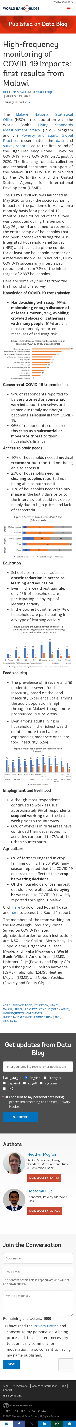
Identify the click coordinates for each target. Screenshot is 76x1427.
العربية (32, 1083)
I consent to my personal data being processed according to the (39, 1102)
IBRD (8, 1411)
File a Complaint (12, 1395)
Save (11, 1364)
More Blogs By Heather (44, 1178)
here (16, 907)
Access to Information (44, 1386)
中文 (11, 1088)
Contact (7, 1390)
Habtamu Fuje (42, 92)
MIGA (31, 1411)
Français (54, 1078)
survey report (15, 145)
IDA (16, 1411)
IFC (23, 1411)
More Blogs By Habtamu (44, 1210)
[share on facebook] (19, 1424)
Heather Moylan (16, 92)
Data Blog (54, 24)
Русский (51, 1083)
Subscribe (20, 1117)
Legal (6, 1386)
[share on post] (31, 1424)
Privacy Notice (46, 1325)
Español (14, 1083)
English (23, 102)
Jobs (63, 1386)
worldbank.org (63, 2)
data (60, 140)
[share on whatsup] (57, 1424)
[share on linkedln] (44, 1424)
